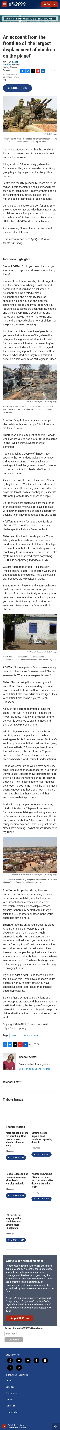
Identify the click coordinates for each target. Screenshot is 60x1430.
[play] (4, 1426)
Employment (12, 1393)
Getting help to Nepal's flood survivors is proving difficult (41, 1137)
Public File (10, 1406)
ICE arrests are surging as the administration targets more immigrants (13, 1221)
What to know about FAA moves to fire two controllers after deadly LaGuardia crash (42, 1180)
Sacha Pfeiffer (10, 63)
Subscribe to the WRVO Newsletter (24, 1328)
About (9, 1381)
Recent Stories (15, 1127)
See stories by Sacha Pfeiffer (34, 1068)
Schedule (10, 1387)
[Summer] (30, 18)
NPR (14, 1035)
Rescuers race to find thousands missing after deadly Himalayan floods (17, 1178)
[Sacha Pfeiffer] (9, 1061)
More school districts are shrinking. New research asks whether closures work (17, 1139)
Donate (51, 4)
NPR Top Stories (31, 1035)
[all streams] (56, 1426)
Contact (9, 1399)
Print (53, 70)
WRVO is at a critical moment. (25, 1261)
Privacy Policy (12, 1412)
